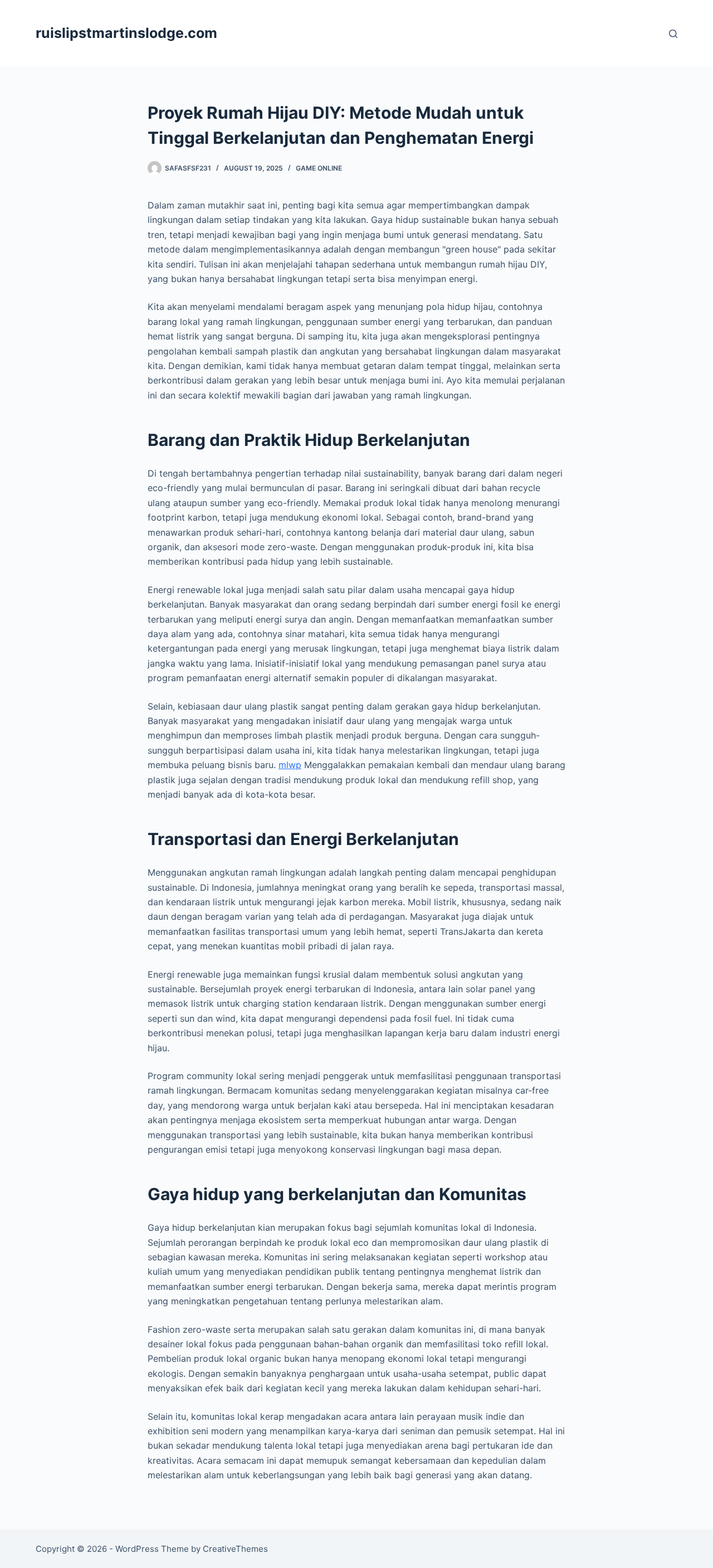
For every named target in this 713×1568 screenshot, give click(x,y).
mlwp (290, 764)
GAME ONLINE (319, 168)
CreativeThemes (235, 1548)
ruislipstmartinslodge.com (126, 33)
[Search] (673, 34)
